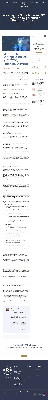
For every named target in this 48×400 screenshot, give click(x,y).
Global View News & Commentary (39, 65)
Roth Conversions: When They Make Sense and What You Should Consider (41, 94)
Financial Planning (7, 67)
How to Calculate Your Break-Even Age (40, 83)
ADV (36, 377)
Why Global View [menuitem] (14, 2)
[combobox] (38, 36)
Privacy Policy (38, 375)
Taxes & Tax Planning (39, 72)
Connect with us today (7, 300)
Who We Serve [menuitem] (31, 2)
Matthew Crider (40, 90)
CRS (36, 379)
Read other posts (24, 329)
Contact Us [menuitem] (37, 2)
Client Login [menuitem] (31, 4)
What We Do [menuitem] (15, 4)
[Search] (45, 36)
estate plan (7, 114)
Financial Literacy (39, 71)
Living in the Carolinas (39, 73)
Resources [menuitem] (42, 2)
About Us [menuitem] (7, 2)
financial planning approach (19, 195)
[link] (23, 394)
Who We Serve (38, 373)
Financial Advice (39, 66)
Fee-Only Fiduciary (39, 67)
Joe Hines (39, 103)
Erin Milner (39, 84)
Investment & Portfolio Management (39, 68)
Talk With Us (39, 52)
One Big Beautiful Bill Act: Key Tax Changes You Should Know (41, 101)
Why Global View (38, 369)
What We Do (38, 371)
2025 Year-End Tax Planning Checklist (40, 88)
